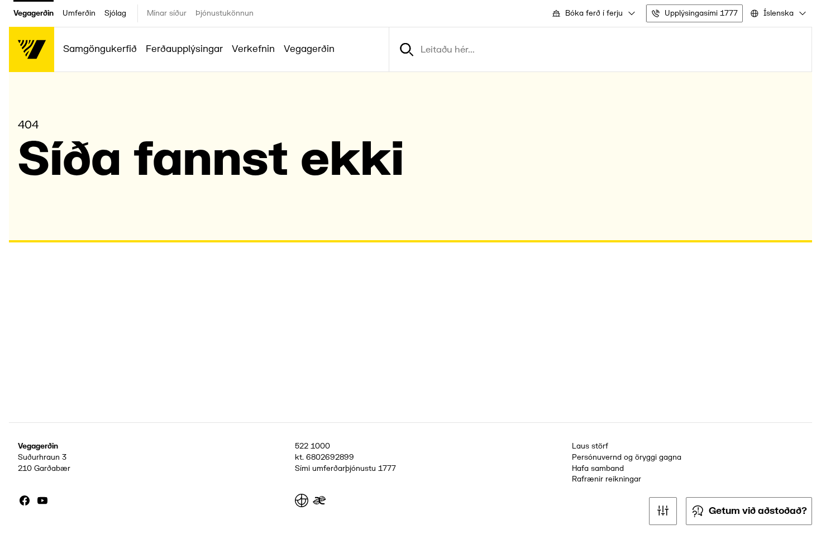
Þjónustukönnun (224, 13)
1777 (387, 468)
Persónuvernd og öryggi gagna (626, 457)
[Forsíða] (31, 49)
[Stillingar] (663, 511)
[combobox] (593, 13)
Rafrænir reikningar (606, 479)
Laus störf (590, 446)
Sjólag (115, 13)
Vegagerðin (33, 13)
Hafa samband (598, 468)
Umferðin (79, 13)
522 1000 (312, 446)
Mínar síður (167, 13)
